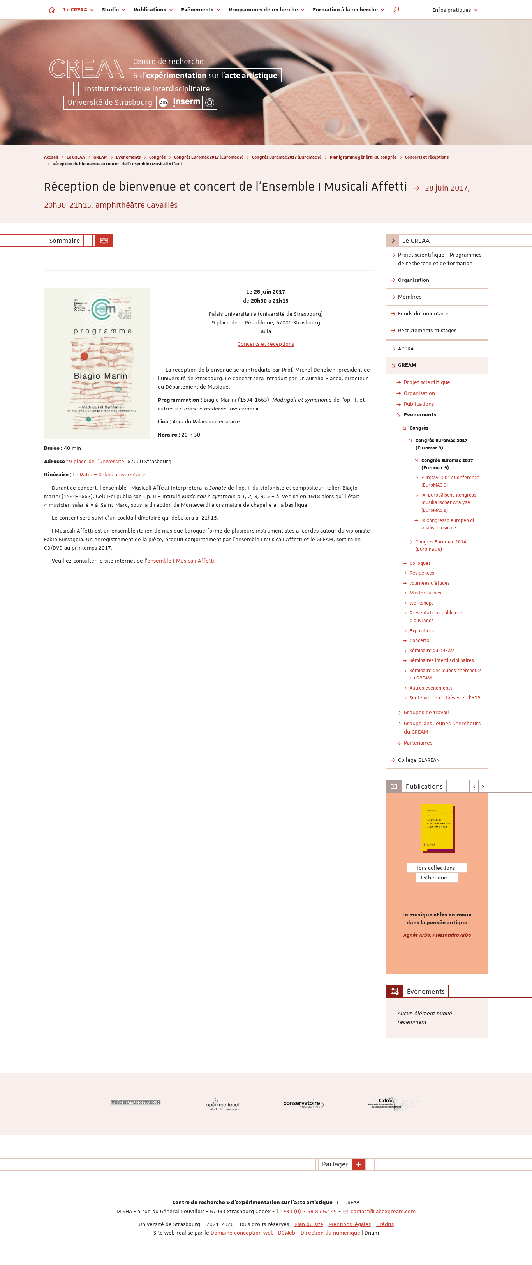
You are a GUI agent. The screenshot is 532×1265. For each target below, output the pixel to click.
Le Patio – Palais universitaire (109, 474)
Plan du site (308, 1224)
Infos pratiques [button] (452, 9)
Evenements (128, 157)
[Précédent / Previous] (474, 786)
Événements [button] (198, 9)
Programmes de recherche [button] (264, 9)
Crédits (385, 1224)
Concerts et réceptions (427, 157)
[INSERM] (187, 103)
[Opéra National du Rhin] (223, 1104)
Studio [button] (111, 9)
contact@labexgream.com (383, 1211)
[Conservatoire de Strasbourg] (304, 1104)
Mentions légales (350, 1224)
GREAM (100, 157)
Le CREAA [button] (75, 9)
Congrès (157, 157)
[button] (396, 9)
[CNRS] (163, 103)
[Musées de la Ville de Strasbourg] (135, 1104)
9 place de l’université (96, 461)
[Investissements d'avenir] (209, 103)
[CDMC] (395, 1104)
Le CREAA (76, 157)
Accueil (51, 157)
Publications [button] (150, 9)
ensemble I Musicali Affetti (180, 560)
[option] (437, 883)
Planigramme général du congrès (363, 157)
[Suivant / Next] (483, 786)
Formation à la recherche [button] (346, 9)
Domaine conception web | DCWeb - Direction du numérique (285, 1232)
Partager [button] (335, 1164)
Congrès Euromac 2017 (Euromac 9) (208, 157)
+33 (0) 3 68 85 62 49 (310, 1211)
